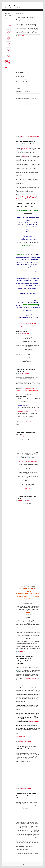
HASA (27, 194)
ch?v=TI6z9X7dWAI (28, 461)
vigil (27, 198)
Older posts (18, 859)
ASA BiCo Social (21, 331)
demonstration (23, 197)
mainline (35, 197)
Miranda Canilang (28, 21)
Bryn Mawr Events (22, 196)
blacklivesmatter (18, 197)
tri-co (26, 198)
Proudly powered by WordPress (22, 864)
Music (29, 136)
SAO (16, 198)
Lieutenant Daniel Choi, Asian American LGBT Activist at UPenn (26, 796)
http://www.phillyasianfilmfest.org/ (31, 421)
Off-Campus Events (8, 10)
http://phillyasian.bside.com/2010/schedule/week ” (28, 323)
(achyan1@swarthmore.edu (31, 678)
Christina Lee (27, 208)
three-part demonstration (25, 148)
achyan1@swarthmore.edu (34, 721)
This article (25, 156)
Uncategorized (22, 10)
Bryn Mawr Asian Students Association (13, 7)
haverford (32, 197)
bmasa (27, 664)
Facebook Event (28, 488)
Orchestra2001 (32, 136)
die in (27, 197)
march (38, 197)
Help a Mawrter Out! (8, 59)
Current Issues (15, 10)
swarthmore (37, 136)
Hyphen (31, 194)
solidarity (19, 198)
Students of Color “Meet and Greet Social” (8, 66)
